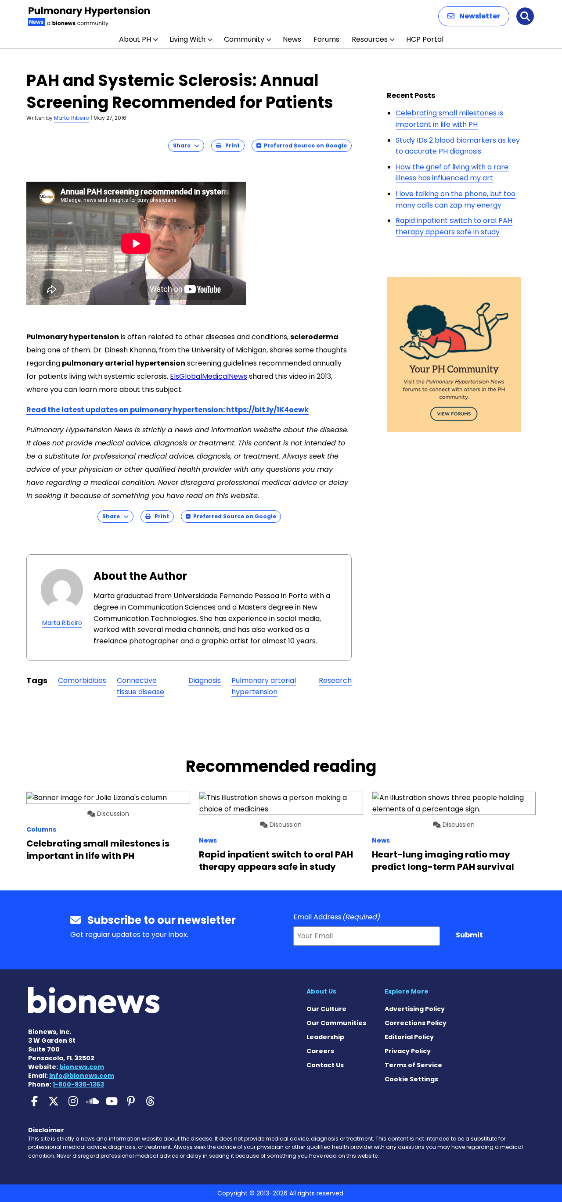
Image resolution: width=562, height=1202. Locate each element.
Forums (326, 39)
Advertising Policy (415, 1009)
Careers (320, 1051)
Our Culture (326, 1009)
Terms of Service (413, 1065)
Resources (370, 39)
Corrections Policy (416, 1023)
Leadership (325, 1037)
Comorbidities (82, 680)
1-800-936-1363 (78, 1084)
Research (335, 680)
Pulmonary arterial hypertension (263, 686)
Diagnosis (204, 680)
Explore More (407, 991)
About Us (321, 991)
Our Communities (336, 1023)
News (292, 39)
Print (230, 145)
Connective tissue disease (140, 686)
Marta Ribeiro (71, 118)
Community (244, 39)
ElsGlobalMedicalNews (208, 376)
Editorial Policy (409, 1037)
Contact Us (325, 1065)
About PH (135, 39)
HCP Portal (424, 39)
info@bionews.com (81, 1075)
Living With (187, 39)
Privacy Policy (408, 1051)
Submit (469, 935)
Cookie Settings (411, 1079)
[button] (473, 16)
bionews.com (81, 1066)
